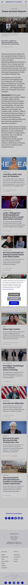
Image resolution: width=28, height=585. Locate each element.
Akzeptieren (14, 303)
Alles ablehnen (14, 294)
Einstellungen (14, 299)
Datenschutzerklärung (7, 289)
